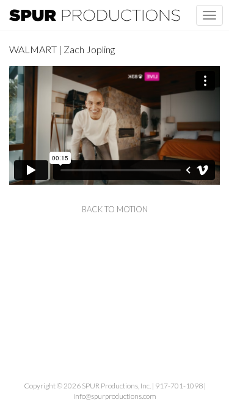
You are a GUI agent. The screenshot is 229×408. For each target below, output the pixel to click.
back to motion (115, 209)
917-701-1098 (179, 385)
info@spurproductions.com (114, 396)
